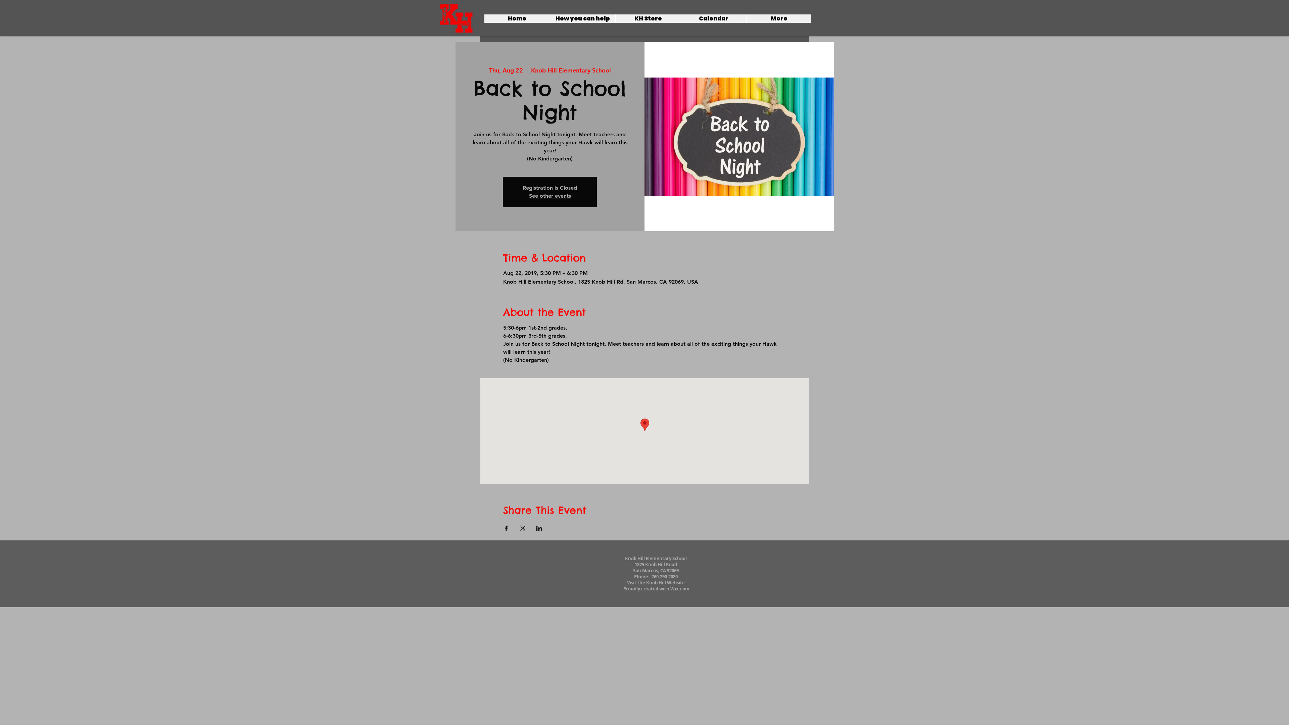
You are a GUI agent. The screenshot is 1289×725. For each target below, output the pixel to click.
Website (676, 583)
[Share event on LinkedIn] (539, 528)
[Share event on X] (523, 528)
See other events (550, 196)
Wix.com (679, 589)
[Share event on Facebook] (506, 528)
